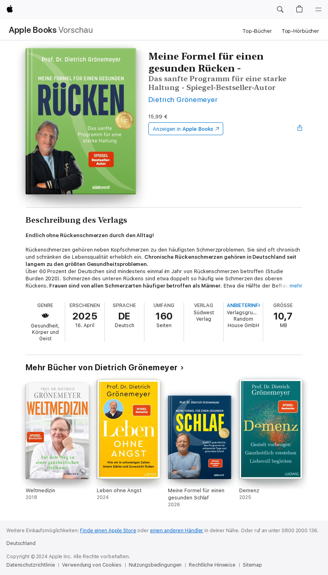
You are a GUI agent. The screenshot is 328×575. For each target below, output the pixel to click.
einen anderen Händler (176, 530)
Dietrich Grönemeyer (183, 99)
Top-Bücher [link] (257, 31)
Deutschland (21, 543)
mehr (296, 286)
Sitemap (252, 565)
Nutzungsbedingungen (155, 565)
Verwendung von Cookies (91, 565)
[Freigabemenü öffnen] (300, 129)
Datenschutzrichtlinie (30, 565)
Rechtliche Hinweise (212, 565)
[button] (280, 9)
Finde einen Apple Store (108, 530)
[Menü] (318, 9)
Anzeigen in (183, 129)
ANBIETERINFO (244, 305)
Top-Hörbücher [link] (300, 31)
